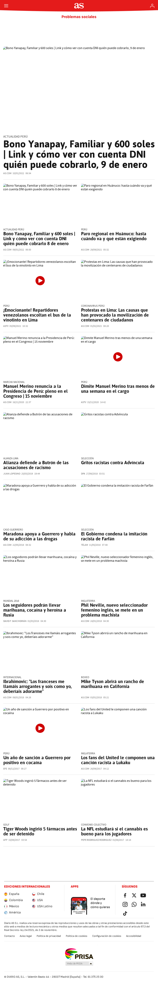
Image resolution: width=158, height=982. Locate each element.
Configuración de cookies (106, 936)
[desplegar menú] (6, 6)
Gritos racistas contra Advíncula (112, 462)
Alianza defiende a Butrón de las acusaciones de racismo (36, 465)
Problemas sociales (79, 16)
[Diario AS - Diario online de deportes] (79, 5)
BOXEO (85, 677)
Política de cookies (76, 936)
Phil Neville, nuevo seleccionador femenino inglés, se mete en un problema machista (114, 610)
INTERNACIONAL (12, 677)
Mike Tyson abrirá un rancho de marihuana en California (112, 684)
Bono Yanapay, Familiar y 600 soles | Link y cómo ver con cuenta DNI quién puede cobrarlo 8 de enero (39, 238)
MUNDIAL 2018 (11, 601)
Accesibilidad (133, 936)
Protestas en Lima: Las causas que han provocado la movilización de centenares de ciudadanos (115, 315)
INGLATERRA (88, 601)
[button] (79, 964)
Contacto (9, 936)
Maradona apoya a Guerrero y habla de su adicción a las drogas (39, 536)
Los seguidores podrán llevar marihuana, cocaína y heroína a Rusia (34, 610)
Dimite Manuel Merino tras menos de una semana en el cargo (118, 389)
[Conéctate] (152, 5)
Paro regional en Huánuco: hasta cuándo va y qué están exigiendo (113, 236)
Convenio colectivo (93, 824)
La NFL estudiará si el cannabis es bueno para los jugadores (114, 831)
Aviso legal (26, 936)
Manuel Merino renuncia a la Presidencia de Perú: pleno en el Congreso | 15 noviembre (35, 391)
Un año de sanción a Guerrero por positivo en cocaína (37, 760)
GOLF (6, 824)
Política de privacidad (49, 936)
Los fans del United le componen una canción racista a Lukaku (118, 760)
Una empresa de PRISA (79, 954)
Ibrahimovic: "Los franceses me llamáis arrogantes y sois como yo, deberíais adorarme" (37, 686)
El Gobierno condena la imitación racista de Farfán (114, 536)
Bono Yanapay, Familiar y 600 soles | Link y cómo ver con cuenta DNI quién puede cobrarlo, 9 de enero (79, 154)
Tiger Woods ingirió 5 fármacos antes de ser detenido (40, 831)
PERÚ (6, 753)
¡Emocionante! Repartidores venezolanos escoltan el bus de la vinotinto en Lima (37, 315)
